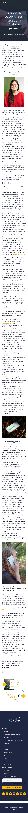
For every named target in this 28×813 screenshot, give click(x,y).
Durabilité (6, 731)
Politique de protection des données (14, 740)
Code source (7, 761)
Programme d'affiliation (10, 776)
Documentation (8, 752)
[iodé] (4, 2)
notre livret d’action (18, 254)
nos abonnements (8, 323)
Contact (6, 749)
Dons (5, 773)
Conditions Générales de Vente (12, 734)
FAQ (5, 755)
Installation (7, 758)
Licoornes (5, 625)
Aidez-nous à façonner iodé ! (16, 684)
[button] (22, 2)
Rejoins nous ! (7, 743)
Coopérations (20, 34)
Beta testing (7, 770)
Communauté (7, 764)
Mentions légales (8, 737)
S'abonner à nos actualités (12, 787)
